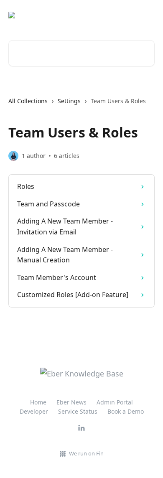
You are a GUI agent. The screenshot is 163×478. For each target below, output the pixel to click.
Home (38, 402)
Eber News (71, 402)
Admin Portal (115, 402)
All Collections (28, 101)
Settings (69, 101)
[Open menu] (147, 15)
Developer (34, 411)
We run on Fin (86, 453)
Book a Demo (125, 411)
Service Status (77, 411)
